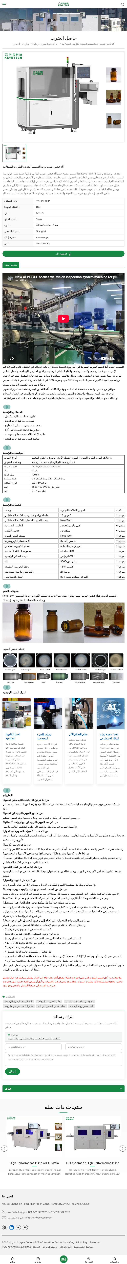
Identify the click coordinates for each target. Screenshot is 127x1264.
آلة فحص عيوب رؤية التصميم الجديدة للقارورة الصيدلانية (34, 1038)
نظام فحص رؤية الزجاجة (49, 1001)
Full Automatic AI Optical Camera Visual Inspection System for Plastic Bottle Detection (92, 1163)
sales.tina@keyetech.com (38, 1217)
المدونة (37, 1246)
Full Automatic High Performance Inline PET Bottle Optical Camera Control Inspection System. (34, 1163)
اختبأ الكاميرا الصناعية (13, 736)
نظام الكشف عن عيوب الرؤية (19, 1006)
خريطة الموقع (50, 1246)
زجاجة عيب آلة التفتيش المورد (79, 1001)
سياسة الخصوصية (83, 1246)
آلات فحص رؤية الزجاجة (81, 1006)
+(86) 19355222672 (36, 1212)
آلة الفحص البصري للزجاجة (45, 44)
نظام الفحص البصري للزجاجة (51, 1006)
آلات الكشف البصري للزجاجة (19, 1001)
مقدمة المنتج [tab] (11, 265)
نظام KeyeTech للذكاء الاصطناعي (109, 736)
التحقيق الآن (61, 253)
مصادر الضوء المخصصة (44, 736)
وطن (26, 44)
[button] (4, 1149)
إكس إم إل (66, 1246)
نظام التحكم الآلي (77, 734)
